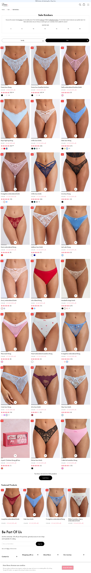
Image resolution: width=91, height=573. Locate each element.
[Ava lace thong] (75, 189)
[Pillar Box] (4, 148)
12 (45, 28)
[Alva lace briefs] (45, 402)
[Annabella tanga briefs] (75, 296)
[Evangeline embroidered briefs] (15, 189)
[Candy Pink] (62, 468)
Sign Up (40, 544)
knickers (20, 20)
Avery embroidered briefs (9, 300)
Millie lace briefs (36, 140)
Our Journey (67, 555)
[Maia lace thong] (15, 402)
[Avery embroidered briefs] (15, 296)
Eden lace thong (66, 140)
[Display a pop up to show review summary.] (13, 93)
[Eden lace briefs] (34, 502)
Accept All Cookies (67, 567)
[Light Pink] (4, 202)
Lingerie (77, 13)
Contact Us (5, 557)
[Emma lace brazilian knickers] (45, 83)
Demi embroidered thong (8, 247)
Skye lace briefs (66, 407)
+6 (9, 95)
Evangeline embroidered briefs (10, 194)
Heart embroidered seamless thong (41, 353)
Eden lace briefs (28, 519)
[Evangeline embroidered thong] (75, 349)
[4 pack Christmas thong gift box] (15, 456)
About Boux (47, 555)
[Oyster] (65, 308)
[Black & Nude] (62, 148)
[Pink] (2, 148)
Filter (67, 40)
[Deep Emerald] (34, 148)
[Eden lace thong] (75, 136)
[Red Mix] (2, 468)
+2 (69, 148)
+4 (39, 148)
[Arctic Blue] (4, 308)
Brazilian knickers (54, 20)
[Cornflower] (67, 148)
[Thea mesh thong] (15, 349)
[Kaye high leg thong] (15, 136)
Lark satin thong (66, 247)
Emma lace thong (6, 87)
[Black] (2, 95)
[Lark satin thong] (75, 243)
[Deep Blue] (34, 255)
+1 (69, 308)
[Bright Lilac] (4, 415)
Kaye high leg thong (7, 140)
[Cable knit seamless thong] (75, 456)
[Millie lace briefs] (45, 136)
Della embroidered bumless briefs (71, 87)
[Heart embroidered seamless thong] (45, 349)
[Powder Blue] (7, 415)
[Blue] (7, 148)
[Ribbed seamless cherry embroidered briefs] (79, 502)
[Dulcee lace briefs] (45, 456)
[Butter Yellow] (65, 148)
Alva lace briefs (36, 407)
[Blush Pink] (7, 95)
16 (68, 28)
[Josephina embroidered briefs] (12, 502)
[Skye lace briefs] (75, 402)
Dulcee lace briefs (36, 460)
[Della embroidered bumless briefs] (75, 83)
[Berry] (32, 415)
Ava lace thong (66, 194)
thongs (42, 20)
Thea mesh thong (6, 353)
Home (3, 9)
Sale (8, 9)
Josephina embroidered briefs (10, 519)
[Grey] (37, 148)
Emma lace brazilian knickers (40, 87)
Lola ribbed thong (36, 300)
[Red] (2, 255)
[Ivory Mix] (32, 362)
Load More (45, 478)
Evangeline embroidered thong (70, 353)
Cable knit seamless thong (69, 460)
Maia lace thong (6, 407)
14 (56, 28)
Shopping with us (27, 555)
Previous (2, 503)
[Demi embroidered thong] (15, 243)
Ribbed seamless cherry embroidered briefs (75, 519)
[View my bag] (84, 5)
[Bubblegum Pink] (62, 95)
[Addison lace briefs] (45, 243)
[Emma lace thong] (15, 83)
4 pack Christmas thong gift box (10, 460)
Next (88, 503)
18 (79, 28)
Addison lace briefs (37, 247)
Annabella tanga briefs (68, 300)
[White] (4, 95)
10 (33, 28)
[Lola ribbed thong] (45, 296)
